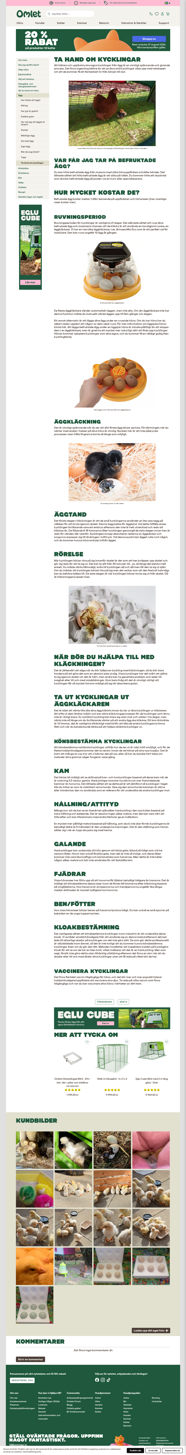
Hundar (99, 1404)
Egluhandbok (24, 74)
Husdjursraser (103, 1393)
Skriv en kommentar (30, 1359)
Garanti (42, 1411)
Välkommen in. (18, 1444)
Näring (24, 105)
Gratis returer (60, 3)
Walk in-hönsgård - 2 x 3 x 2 (112, 1078)
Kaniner (99, 1408)
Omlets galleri (74, 1408)
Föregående (104, 1002)
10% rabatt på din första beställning (123, 3)
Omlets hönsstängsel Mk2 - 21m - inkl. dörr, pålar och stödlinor (72, 1082)
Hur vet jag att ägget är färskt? (33, 123)
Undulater (157, 1401)
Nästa (123, 1002)
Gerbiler (127, 1404)
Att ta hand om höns (28, 90)
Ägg (20, 95)
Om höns (22, 60)
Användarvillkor (144, 1438)
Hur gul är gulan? (29, 111)
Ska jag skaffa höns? (28, 65)
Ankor (98, 1398)
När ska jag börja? (30, 152)
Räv (20, 178)
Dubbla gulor (27, 116)
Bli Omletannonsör (76, 1411)
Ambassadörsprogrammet (80, 1398)
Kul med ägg (27, 141)
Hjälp (21, 182)
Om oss (13, 1398)
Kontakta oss (44, 1398)
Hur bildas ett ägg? (30, 100)
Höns (97, 1401)
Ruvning (156, 1398)
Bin (124, 1401)
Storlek (24, 130)
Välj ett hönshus (26, 79)
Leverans (42, 1404)
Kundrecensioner (18, 1401)
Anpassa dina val (172, 1450)
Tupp (23, 157)
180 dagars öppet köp (87, 3)
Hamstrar (128, 1408)
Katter (98, 1411)
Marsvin (127, 1425)
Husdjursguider (131, 1393)
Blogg (69, 1404)
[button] (149, 1393)
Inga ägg (25, 146)
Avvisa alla (153, 1450)
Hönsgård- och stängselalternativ (27, 85)
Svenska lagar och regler (30, 197)
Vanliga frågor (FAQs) (49, 1401)
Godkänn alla (135, 1450)
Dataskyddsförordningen (22, 1408)
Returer (41, 1408)
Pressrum (14, 1404)
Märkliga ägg (28, 135)
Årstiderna (23, 173)
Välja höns (23, 69)
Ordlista (22, 187)
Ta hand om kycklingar (32, 163)
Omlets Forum (74, 1401)
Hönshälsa (23, 168)
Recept (21, 192)
